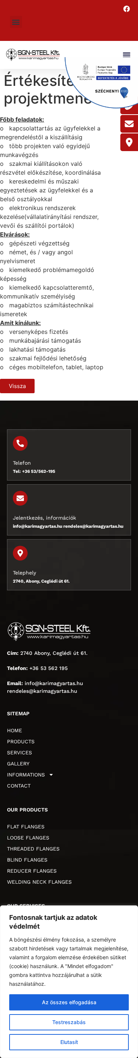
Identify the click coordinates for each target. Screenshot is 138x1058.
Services (19, 752)
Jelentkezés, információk (44, 518)
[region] (69, 981)
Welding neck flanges (39, 882)
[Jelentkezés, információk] (20, 498)
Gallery (18, 764)
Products (21, 741)
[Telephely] (20, 553)
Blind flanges (27, 860)
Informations (26, 775)
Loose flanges (28, 838)
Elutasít (69, 1042)
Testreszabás (69, 1022)
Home (14, 730)
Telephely (24, 573)
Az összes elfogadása (69, 1002)
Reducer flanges (32, 871)
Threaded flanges (33, 849)
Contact (19, 786)
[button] (16, 22)
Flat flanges (26, 827)
